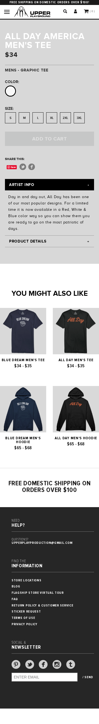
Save (13, 167)
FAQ (15, 599)
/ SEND (87, 677)
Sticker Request (26, 611)
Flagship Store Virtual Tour (38, 593)
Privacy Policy (24, 624)
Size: (9, 108)
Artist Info (21, 184)
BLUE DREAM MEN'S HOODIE (23, 440)
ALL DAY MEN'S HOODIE (76, 438)
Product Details (27, 241)
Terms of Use (23, 618)
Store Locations (27, 580)
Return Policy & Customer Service (42, 605)
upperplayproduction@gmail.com (42, 543)
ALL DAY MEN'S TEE (76, 360)
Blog (16, 586)
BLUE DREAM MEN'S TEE (23, 360)
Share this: (14, 159)
